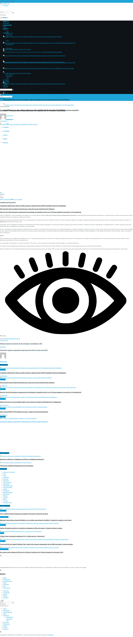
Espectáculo (6, 588)
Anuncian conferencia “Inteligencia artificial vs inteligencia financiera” (22, 459)
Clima (4, 475)
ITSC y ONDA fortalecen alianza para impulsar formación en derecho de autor (24, 514)
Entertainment (7, 482)
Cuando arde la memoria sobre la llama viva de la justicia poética (23, 78)
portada (5, 497)
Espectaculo (9, 44)
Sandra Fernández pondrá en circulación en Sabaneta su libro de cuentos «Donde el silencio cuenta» (34, 57)
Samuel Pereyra (15, 339)
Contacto (5, 5)
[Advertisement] (46, 438)
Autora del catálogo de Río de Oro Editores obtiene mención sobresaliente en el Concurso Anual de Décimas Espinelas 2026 (42, 46)
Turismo (5, 501)
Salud (4, 29)
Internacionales (7, 25)
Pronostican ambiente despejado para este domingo (16, 466)
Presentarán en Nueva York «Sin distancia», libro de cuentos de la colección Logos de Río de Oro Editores (36, 100)
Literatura (9, 48)
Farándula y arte (7, 485)
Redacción (11, 119)
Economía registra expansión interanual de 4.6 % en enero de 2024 (24, 422)
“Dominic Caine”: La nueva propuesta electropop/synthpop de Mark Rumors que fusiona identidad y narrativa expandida (41, 71)
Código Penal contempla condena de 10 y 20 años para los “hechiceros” (22, 536)
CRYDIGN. (51, 635)
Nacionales (6, 23)
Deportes (5, 142)
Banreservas (7, 339)
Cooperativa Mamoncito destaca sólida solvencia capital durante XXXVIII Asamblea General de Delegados (33, 206)
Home (4, 17)
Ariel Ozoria (5, 405)
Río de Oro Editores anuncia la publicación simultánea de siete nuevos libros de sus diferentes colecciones (36, 89)
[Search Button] (13, 12)
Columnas (6, 477)
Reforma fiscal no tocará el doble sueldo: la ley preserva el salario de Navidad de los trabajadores (30, 402)
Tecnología (6, 131)
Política (5, 138)
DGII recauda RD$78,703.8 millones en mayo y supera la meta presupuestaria (24, 412)
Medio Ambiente (8, 492)
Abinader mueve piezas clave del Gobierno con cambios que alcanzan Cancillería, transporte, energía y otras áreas (35, 520)
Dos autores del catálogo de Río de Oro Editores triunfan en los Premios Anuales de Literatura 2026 (31, 552)
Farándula (6, 33)
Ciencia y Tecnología (9, 472)
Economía (6, 127)
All (7, 30)
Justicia (5, 135)
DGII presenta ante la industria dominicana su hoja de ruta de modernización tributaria (27, 209)
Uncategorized (7, 502)
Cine (7, 123)
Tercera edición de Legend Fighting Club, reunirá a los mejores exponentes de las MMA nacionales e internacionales (36, 544)
